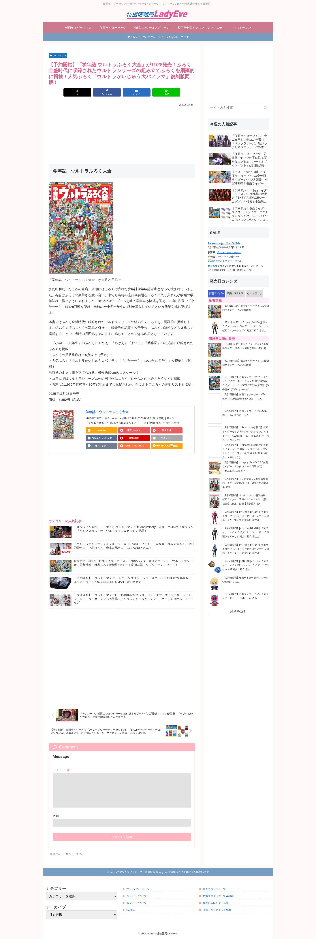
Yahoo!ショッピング (101, 438)
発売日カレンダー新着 (215, 903)
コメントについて (136, 896)
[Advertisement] (122, 134)
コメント (61, 770)
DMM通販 (134, 438)
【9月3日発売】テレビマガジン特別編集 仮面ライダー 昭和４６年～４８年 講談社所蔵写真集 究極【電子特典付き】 (245, 499)
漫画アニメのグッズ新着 (217, 909)
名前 (56, 816)
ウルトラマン (59, 55)
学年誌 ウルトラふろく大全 (107, 412)
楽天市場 (166, 430)
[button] (265, 108)
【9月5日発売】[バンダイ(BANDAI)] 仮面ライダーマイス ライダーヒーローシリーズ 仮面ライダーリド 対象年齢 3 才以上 (245, 532)
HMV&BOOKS (163, 445)
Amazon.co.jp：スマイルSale (224, 243)
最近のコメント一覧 (214, 889)
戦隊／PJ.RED (235, 293)
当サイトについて (136, 903)
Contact (130, 909)
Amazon (101, 430)
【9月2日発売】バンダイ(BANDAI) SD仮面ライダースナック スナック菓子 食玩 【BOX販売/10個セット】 (245, 466)
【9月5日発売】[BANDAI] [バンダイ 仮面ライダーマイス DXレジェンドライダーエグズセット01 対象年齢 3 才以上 (245, 565)
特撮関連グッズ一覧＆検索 (218, 896)
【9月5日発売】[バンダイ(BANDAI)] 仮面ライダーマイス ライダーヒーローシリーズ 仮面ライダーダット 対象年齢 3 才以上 (245, 549)
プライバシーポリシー (139, 889)
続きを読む (238, 611)
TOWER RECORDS (134, 445)
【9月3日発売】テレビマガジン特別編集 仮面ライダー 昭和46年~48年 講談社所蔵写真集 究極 (245, 483)
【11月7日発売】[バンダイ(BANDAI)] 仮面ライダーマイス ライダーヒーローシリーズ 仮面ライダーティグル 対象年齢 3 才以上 (245, 326)
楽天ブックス (134, 430)
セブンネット (101, 445)
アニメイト (166, 438)
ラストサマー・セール (229, 252)
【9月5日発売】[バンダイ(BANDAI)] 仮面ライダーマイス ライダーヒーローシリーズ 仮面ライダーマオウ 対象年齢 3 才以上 (245, 516)
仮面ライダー (216, 293)
